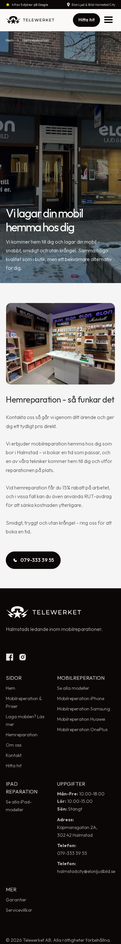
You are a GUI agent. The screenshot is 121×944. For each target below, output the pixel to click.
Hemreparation (35, 40)
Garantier (16, 900)
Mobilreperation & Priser (24, 702)
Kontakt (14, 755)
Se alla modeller (73, 688)
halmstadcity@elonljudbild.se (86, 867)
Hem (10, 40)
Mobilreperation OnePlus (82, 729)
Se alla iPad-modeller (19, 806)
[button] (108, 20)
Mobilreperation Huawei (81, 719)
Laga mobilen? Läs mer (25, 720)
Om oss (13, 745)
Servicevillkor (19, 910)
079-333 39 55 (72, 849)
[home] (30, 20)
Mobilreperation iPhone (80, 698)
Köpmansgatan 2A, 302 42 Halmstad (77, 827)
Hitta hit (86, 20)
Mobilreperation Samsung (83, 709)
